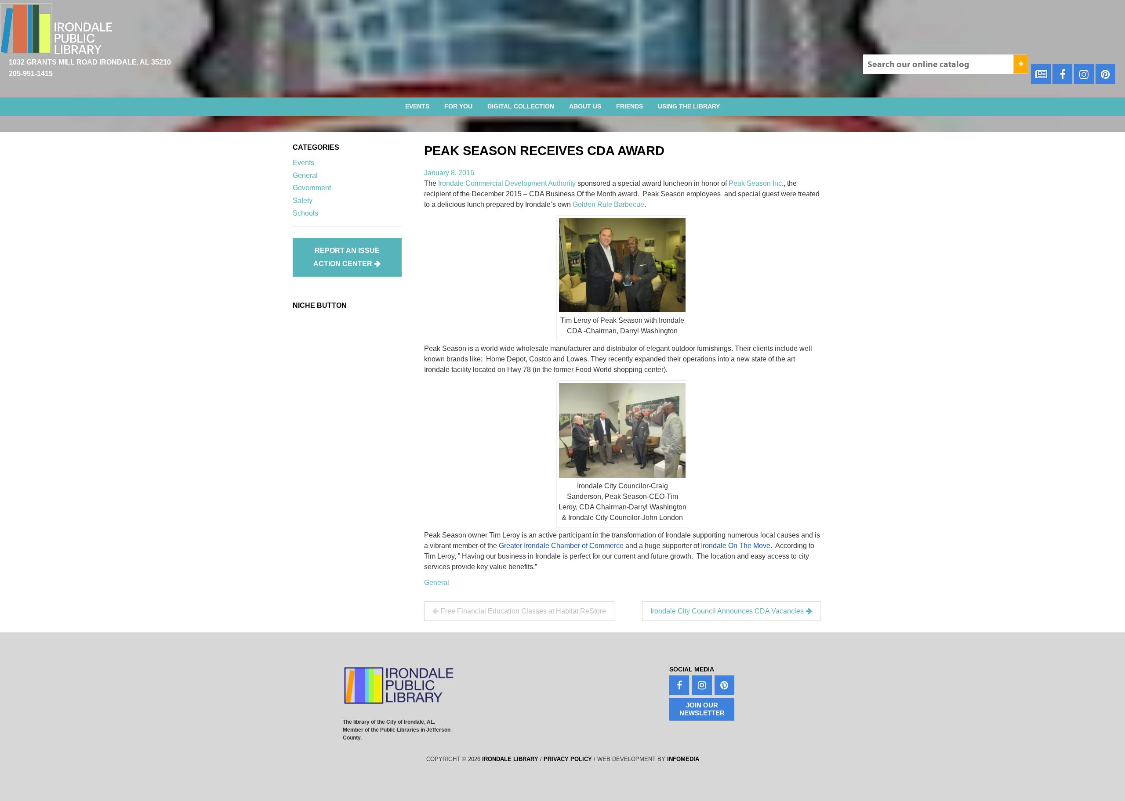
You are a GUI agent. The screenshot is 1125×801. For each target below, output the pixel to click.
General (436, 582)
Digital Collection (520, 106)
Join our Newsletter (702, 709)
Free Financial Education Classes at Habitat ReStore (523, 611)
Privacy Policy (568, 759)
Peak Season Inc (755, 183)
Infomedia (683, 759)
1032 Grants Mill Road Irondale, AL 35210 (90, 62)
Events (417, 106)
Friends (629, 106)
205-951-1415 (31, 73)
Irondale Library (510, 759)
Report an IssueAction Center (346, 257)
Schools (305, 213)
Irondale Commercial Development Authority (507, 183)
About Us (585, 106)
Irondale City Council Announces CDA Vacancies (727, 611)
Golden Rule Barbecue (608, 204)
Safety (302, 200)
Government (312, 187)
